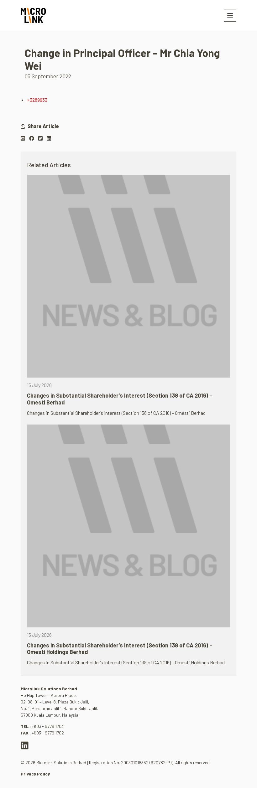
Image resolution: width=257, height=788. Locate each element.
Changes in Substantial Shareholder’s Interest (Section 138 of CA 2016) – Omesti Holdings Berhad (119, 649)
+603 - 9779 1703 (48, 726)
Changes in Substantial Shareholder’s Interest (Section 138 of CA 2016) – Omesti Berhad (119, 399)
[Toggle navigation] (230, 15)
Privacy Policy (35, 773)
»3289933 (37, 100)
